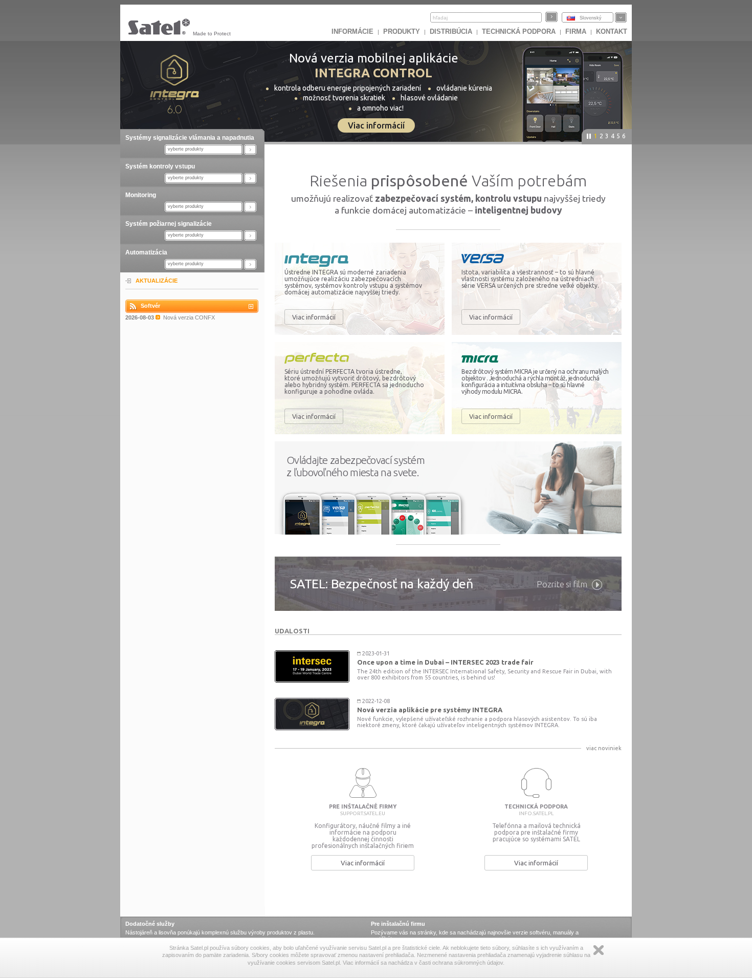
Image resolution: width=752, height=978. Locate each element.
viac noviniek (604, 748)
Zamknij (598, 950)
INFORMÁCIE (352, 31)
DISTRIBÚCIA (451, 31)
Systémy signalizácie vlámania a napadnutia (189, 137)
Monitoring (140, 195)
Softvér (150, 306)
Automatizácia (146, 252)
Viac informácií (314, 317)
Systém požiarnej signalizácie (168, 223)
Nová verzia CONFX (189, 317)
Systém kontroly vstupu (160, 166)
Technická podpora (519, 31)
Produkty (401, 31)
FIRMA (575, 31)
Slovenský (591, 17)
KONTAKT (611, 31)
